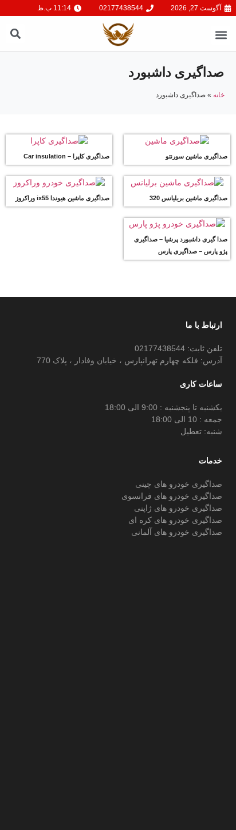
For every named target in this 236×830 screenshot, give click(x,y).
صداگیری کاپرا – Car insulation (66, 156)
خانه (219, 95)
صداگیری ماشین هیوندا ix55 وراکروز (62, 197)
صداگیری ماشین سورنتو (196, 156)
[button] (220, 35)
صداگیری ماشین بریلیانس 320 (188, 197)
